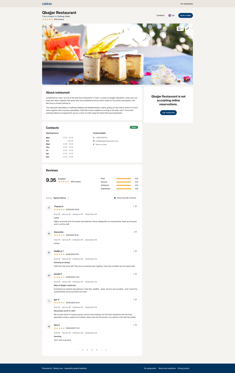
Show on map (101, 144)
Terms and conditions (167, 368)
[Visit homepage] (47, 3)
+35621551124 (101, 137)
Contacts (160, 15)
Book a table (185, 15)
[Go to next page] (106, 350)
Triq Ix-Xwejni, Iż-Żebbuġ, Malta (56, 16)
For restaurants (187, 4)
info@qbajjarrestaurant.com (107, 141)
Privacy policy (183, 368)
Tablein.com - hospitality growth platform (70, 368)
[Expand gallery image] (187, 28)
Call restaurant (168, 112)
